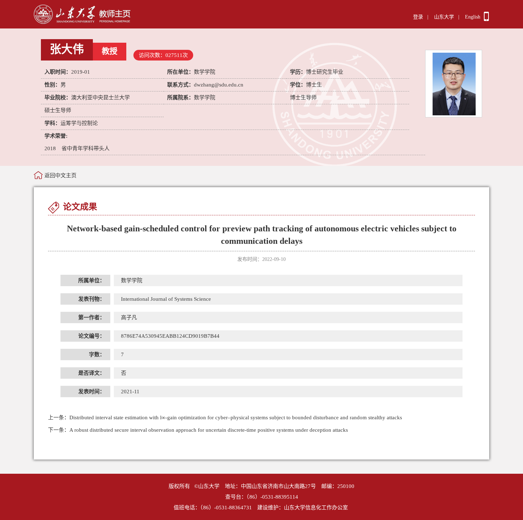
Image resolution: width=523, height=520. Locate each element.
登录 (418, 17)
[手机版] (486, 19)
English (472, 17)
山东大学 (444, 17)
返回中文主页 (60, 175)
